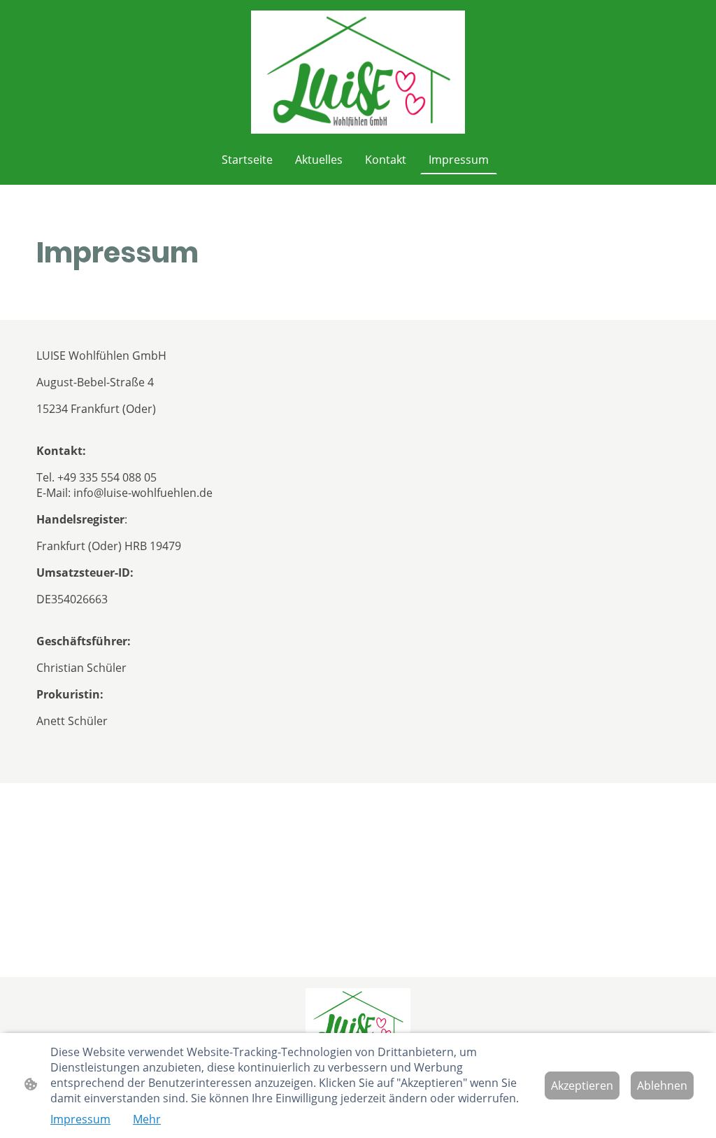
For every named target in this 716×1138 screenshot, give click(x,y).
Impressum (80, 1119)
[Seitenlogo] (358, 72)
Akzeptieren (582, 1085)
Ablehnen (662, 1085)
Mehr (147, 1119)
